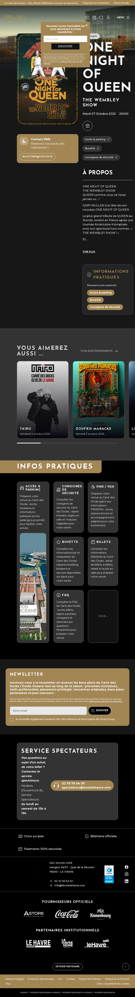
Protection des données (41, 979)
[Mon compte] (108, 17)
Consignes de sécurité (105, 307)
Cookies (70, 979)
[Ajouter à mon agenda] (87, 126)
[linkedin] (126, 881)
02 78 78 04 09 (73, 783)
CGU (60, 979)
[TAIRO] (42, 399)
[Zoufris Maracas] (98, 399)
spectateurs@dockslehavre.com (86, 787)
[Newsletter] (87, 17)
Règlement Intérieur (90, 979)
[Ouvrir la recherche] (101, 17)
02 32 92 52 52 (63, 881)
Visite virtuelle (121, 2)
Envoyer (65, 46)
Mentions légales (15, 979)
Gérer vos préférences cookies (113, 983)
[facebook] (126, 867)
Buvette (95, 299)
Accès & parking (101, 292)
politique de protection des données (63, 63)
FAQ (8, 983)
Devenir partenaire (68, 967)
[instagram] (126, 874)
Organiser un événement (96, 2)
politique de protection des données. (105, 701)
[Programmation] (94, 17)
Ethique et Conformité (117, 979)
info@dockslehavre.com (69, 885)
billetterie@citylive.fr (38, 157)
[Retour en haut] (125, 966)
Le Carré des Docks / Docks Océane (63, 57)
